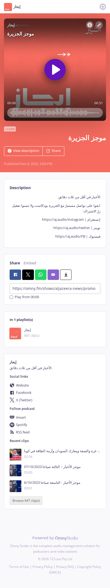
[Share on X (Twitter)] (28, 274)
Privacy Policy (43, 566)
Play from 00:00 (27, 297)
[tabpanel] (55, 216)
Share (56, 151)
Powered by (43, 537)
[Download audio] (66, 274)
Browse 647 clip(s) (26, 500)
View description (26, 151)
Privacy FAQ (65, 566)
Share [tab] (15, 262)
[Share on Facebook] (15, 274)
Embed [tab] (29, 262)
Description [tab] (20, 187)
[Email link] (53, 274)
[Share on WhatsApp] (40, 274)
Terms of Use (19, 566)
